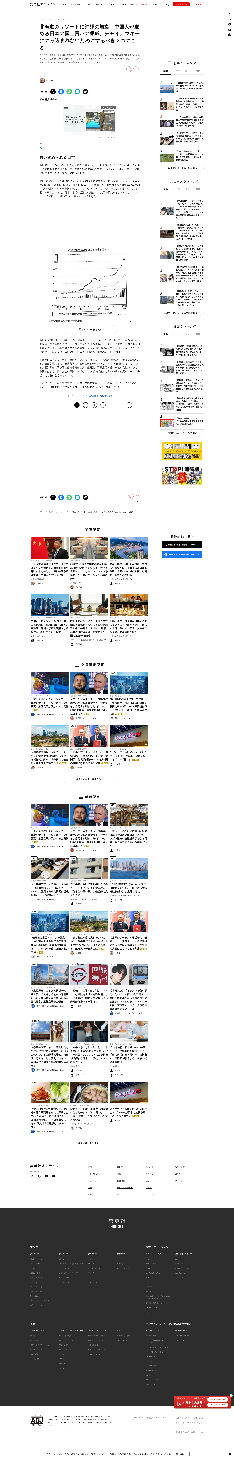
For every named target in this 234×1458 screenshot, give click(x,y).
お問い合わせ (198, 1418)
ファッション (152, 1194)
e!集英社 (62, 1363)
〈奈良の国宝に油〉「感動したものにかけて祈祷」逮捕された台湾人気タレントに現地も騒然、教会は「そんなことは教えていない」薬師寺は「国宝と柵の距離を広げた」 (50, 1056)
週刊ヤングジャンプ (66, 1259)
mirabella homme (153, 1380)
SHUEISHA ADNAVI (183, 1336)
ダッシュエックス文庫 (96, 1350)
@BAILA (149, 1268)
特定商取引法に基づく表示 (193, 1423)
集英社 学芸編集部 (66, 1336)
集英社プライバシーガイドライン (159, 1418)
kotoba (62, 1359)
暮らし (120, 1194)
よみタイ (62, 1354)
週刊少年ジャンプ (37, 1259)
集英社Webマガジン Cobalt (99, 1336)
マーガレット (93, 1264)
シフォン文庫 (93, 1345)
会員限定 (145, 4)
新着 (64, 4)
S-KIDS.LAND (122, 1340)
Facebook (61, 91)
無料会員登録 (181, 4)
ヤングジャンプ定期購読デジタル (72, 1264)
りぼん (90, 1259)
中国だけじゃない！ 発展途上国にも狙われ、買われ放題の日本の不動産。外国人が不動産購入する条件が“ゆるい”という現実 (50, 626)
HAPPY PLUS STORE (154, 1352)
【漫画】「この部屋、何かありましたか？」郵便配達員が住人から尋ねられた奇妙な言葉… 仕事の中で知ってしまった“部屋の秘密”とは (190, 367)
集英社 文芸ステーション (40, 1345)
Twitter (53, 91)
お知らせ (179, 1181)
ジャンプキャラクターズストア (158, 1347)
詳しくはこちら (182, 1454)
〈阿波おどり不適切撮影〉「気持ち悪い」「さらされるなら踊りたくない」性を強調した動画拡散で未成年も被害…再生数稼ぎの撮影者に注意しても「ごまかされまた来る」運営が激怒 (190, 274)
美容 (148, 1181)
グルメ (33, 881)
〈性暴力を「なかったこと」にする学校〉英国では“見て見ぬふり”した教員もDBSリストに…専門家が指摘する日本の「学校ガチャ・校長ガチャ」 (89, 1054)
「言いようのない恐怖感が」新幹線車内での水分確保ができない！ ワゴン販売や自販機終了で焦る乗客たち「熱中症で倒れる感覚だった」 (128, 838)
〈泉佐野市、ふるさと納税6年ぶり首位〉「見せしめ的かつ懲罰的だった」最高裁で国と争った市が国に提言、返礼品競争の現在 (50, 996)
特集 (90, 1188)
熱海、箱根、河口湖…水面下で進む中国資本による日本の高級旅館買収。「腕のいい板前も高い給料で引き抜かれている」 (128, 569)
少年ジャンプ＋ (36, 1278)
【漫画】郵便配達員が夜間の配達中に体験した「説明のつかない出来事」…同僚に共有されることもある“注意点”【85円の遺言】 (190, 404)
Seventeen (150, 1259)
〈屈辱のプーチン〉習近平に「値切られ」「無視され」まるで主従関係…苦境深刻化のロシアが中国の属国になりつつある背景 (89, 758)
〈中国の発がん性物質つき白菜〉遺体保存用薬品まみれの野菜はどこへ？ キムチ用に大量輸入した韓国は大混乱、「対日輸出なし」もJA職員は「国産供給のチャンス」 (50, 1117)
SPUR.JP (149, 1278)
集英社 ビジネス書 (66, 1340)
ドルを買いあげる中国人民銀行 (96, 396)
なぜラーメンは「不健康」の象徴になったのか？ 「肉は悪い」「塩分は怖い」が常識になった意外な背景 (89, 1114)
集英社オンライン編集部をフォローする (183, 545)
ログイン (197, 4)
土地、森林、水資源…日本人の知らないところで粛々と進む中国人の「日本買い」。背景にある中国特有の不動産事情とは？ (128, 626)
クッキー (120, 1259)
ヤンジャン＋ (64, 1268)
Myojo (177, 1259)
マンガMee (92, 1273)
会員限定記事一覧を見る (88, 779)
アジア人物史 (35, 1359)
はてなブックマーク (77, 91)
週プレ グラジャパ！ (183, 1268)
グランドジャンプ (66, 1278)
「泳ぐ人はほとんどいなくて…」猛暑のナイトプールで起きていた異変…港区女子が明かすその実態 (50, 704)
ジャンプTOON (36, 1291)
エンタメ (122, 4)
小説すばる (34, 1340)
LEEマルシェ (151, 1361)
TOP (42, 512)
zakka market (151, 1384)
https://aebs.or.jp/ (63, 1425)
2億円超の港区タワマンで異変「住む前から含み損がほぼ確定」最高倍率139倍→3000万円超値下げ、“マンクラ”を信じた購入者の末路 (128, 706)
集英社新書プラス (66, 1350)
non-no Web (151, 1264)
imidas (62, 1368)
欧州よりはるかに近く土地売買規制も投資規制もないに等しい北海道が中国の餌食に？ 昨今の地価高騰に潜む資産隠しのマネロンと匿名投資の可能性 (89, 628)
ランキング (75, 4)
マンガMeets (93, 1282)
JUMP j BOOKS (94, 1354)
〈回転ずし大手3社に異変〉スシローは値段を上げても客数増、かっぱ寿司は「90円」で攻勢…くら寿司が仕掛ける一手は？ (89, 996)
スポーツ (150, 1167)
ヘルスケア (74, 1105)
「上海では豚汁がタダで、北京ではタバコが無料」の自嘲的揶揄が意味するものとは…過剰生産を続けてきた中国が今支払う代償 (50, 569)
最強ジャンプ (35, 1273)
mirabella (149, 1375)
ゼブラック (34, 1282)
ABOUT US (138, 1418)
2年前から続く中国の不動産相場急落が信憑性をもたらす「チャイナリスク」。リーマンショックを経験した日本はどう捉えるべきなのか (89, 571)
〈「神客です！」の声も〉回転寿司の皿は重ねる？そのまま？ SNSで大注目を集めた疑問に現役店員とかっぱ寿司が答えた (50, 889)
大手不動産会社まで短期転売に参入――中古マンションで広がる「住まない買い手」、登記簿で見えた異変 (89, 889)
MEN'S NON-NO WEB (154, 1308)
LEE (147, 1282)
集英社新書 (63, 1345)
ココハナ (120, 1264)
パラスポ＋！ (180, 1278)
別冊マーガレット (95, 1268)
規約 (177, 1423)
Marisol (149, 1287)
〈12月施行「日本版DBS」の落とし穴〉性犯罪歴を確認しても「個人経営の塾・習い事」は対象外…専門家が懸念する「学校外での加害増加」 (128, 1054)
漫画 (119, 1174)
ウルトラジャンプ (66, 1282)
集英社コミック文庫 (38, 1305)
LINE (69, 91)
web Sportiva (180, 1273)
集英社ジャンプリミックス (40, 1301)
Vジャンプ (34, 1268)
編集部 (178, 1174)
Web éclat (150, 1291)
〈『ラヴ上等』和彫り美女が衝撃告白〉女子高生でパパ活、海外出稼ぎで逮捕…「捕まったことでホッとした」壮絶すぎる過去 (190, 104)
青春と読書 (34, 1354)
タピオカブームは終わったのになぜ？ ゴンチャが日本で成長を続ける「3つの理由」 (128, 756)
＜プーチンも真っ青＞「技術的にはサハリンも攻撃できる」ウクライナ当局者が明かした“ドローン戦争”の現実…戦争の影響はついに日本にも (89, 706)
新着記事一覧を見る (88, 1143)
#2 (41, 147)
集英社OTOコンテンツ (154, 1336)
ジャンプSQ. (35, 1264)
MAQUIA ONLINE (153, 1273)
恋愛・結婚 (180, 1167)
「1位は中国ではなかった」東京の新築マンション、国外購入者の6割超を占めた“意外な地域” (128, 888)
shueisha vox (151, 1357)
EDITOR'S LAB (181, 1340)
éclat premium (151, 1370)
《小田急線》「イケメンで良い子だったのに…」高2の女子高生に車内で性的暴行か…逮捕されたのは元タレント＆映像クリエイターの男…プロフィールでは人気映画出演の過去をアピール (128, 999)
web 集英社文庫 (36, 1350)
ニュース (88, 4)
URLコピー (85, 91)
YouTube (229, 29)
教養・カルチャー (47, 19)
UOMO (148, 1312)
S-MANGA (34, 1296)
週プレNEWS (180, 1264)
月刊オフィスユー (124, 1268)
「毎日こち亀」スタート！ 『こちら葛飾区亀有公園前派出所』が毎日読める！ (190, 421)
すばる (32, 1336)
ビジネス (111, 4)
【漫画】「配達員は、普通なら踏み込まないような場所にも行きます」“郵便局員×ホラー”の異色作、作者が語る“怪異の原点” (190, 386)
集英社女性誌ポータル (154, 1303)
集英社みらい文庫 (124, 1336)
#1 (41, 144)
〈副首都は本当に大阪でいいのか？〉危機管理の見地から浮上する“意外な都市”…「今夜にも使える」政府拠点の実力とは (50, 758)
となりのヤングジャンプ (68, 1273)
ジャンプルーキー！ (38, 1287)
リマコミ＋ (92, 1278)
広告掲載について (183, 1418)
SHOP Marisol (151, 1366)
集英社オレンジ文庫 (95, 1340)
